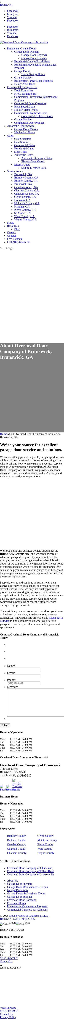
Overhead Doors (16, 903)
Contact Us (6, 961)
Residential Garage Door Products (33, 80)
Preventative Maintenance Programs (27, 906)
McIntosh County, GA (26, 203)
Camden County (16, 844)
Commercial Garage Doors (22, 87)
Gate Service (21, 142)
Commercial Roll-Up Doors (37, 116)
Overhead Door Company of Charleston (29, 868)
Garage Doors (22, 71)
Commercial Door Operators (30, 103)
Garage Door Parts (17, 890)
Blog (17, 229)
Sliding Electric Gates (33, 167)
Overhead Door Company (21, 900)
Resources (13, 225)
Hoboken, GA (22, 200)
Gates (10, 135)
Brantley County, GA (26, 177)
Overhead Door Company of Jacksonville (30, 874)
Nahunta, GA (22, 206)
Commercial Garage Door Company (27, 909)
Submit (5, 725)
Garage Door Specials (19, 883)
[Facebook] (2, 788)
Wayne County (45, 852)
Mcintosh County (47, 840)
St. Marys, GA (22, 213)
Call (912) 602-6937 (18, 242)
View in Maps (8, 1007)
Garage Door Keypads (34, 54)
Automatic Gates (23, 154)
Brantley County (16, 835)
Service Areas (15, 171)
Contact (11, 235)
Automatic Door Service (20, 125)
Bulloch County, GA (26, 180)
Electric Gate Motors (33, 161)
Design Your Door (24, 83)
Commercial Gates (24, 145)
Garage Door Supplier (19, 896)
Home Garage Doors (33, 74)
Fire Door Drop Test (25, 93)
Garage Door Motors (26, 129)
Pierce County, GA (25, 209)
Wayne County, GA (25, 219)
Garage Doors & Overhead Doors (26, 893)
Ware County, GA (24, 216)
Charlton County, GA (26, 190)
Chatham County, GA (26, 193)
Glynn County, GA (25, 196)
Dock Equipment (23, 90)
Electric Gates (22, 164)
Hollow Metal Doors (26, 109)
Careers (11, 232)
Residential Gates (24, 148)
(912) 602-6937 (26, 919)
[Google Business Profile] (15, 785)
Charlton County (16, 848)
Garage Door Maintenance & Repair (27, 887)
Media (10, 222)
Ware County (44, 848)
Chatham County (16, 852)
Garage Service (22, 77)
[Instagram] (9, 788)
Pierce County (45, 844)
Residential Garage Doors (21, 48)
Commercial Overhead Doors (30, 113)
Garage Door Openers (26, 51)
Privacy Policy (8, 1017)
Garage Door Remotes (34, 58)
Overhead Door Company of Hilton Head (30, 871)
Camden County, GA (26, 187)
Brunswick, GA (23, 174)
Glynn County (45, 835)
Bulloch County (16, 840)
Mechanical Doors (24, 132)
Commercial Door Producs (29, 122)
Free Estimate (14, 238)
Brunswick (6, 4)
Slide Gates (20, 151)
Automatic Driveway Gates (36, 158)
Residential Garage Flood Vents (32, 61)
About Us (12, 880)
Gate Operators (22, 138)
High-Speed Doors (24, 106)
